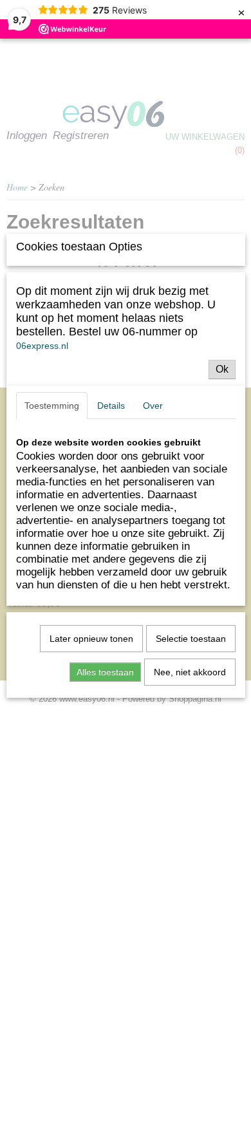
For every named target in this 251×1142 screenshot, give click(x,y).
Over (153, 405)
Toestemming (51, 405)
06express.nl (42, 346)
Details (111, 405)
